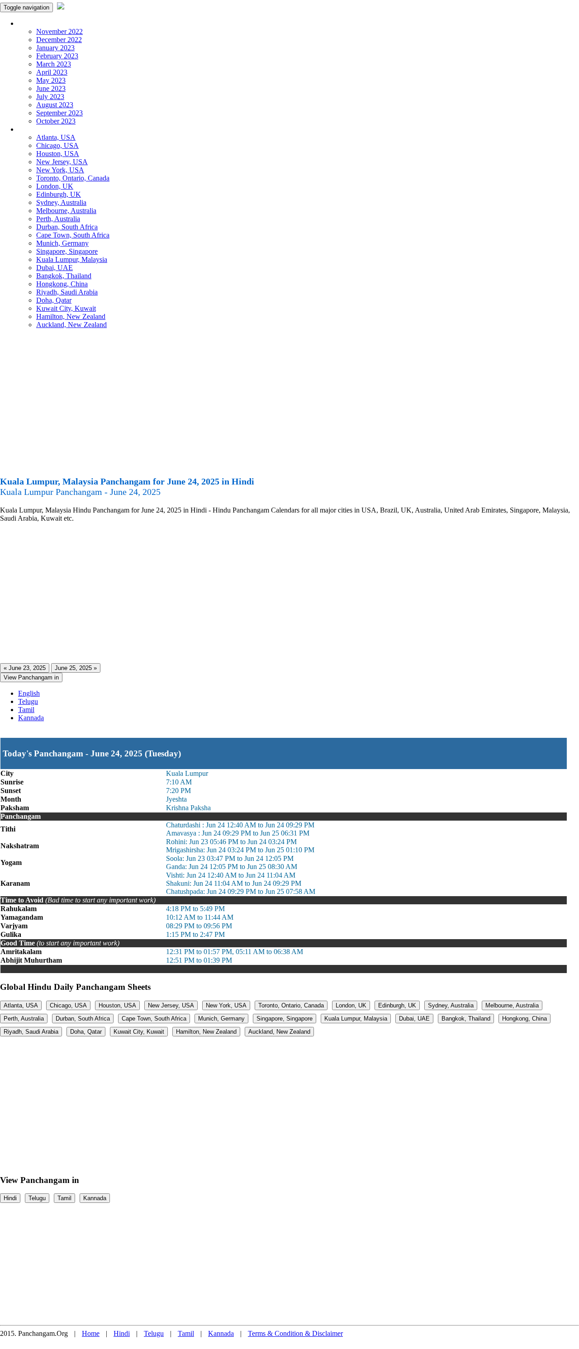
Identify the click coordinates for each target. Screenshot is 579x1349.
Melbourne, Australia (66, 210)
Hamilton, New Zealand (70, 316)
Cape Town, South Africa (72, 235)
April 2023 (51, 72)
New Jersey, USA (62, 162)
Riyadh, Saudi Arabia (67, 292)
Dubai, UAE (54, 267)
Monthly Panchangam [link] (49, 23)
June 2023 (51, 88)
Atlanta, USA (56, 137)
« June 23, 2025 (25, 668)
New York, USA (60, 170)
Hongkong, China (62, 284)
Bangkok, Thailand (63, 276)
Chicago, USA (57, 145)
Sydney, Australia (61, 202)
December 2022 (59, 39)
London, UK (54, 186)
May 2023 (51, 80)
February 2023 (57, 56)
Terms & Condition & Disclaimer (295, 1333)
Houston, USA (57, 153)
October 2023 (56, 121)
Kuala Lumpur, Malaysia (71, 259)
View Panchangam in (31, 677)
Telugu (28, 701)
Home (91, 1333)
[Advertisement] (289, 406)
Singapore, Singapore (67, 251)
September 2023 (59, 113)
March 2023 (53, 64)
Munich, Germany (62, 243)
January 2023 (55, 48)
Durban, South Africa (67, 227)
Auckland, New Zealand (71, 324)
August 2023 (54, 105)
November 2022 (59, 31)
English (29, 693)
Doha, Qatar (53, 300)
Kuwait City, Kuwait (66, 308)
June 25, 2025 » (76, 668)
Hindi (10, 1198)
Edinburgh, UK (58, 194)
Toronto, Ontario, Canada (72, 178)
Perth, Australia (58, 219)
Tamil (26, 709)
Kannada (31, 718)
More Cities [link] (35, 129)
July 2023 (50, 96)
